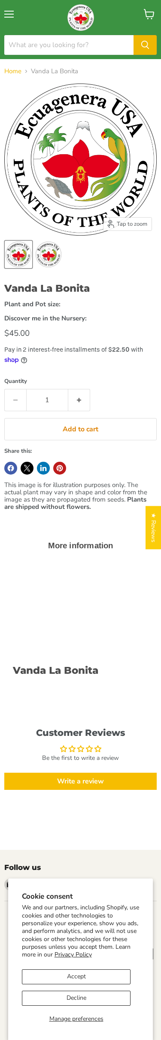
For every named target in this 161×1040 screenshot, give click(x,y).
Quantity (15, 381)
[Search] (145, 45)
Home (12, 71)
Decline (76, 998)
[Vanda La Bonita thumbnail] (18, 254)
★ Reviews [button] (153, 527)
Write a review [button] (80, 781)
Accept (76, 976)
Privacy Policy (73, 954)
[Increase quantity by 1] (79, 400)
